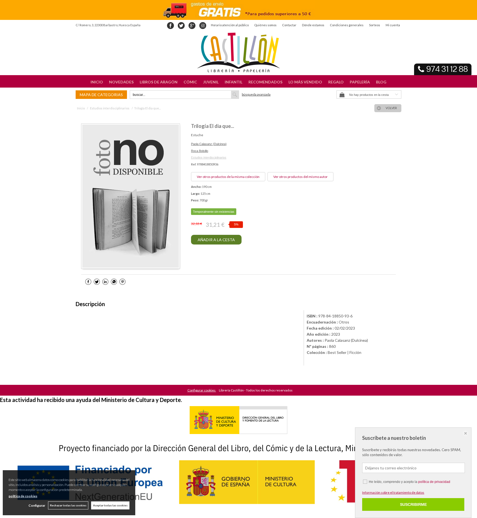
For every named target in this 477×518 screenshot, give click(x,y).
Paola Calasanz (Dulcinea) (209, 144)
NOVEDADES (121, 82)
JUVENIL (211, 82)
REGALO (336, 82)
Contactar (289, 25)
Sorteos (374, 25)
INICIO (97, 82)
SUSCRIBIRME (413, 504)
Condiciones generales (347, 25)
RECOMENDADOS (265, 82)
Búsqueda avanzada (256, 94)
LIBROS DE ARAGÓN (158, 82)
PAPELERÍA (360, 82)
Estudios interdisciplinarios (208, 157)
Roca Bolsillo (199, 150)
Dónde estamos (313, 25)
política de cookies (23, 496)
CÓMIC (190, 82)
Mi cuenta (393, 25)
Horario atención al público (230, 25)
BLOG (381, 82)
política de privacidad (434, 482)
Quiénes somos (265, 25)
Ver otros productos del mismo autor (300, 177)
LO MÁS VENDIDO (305, 82)
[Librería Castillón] (238, 52)
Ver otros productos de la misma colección (228, 177)
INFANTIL (233, 82)
